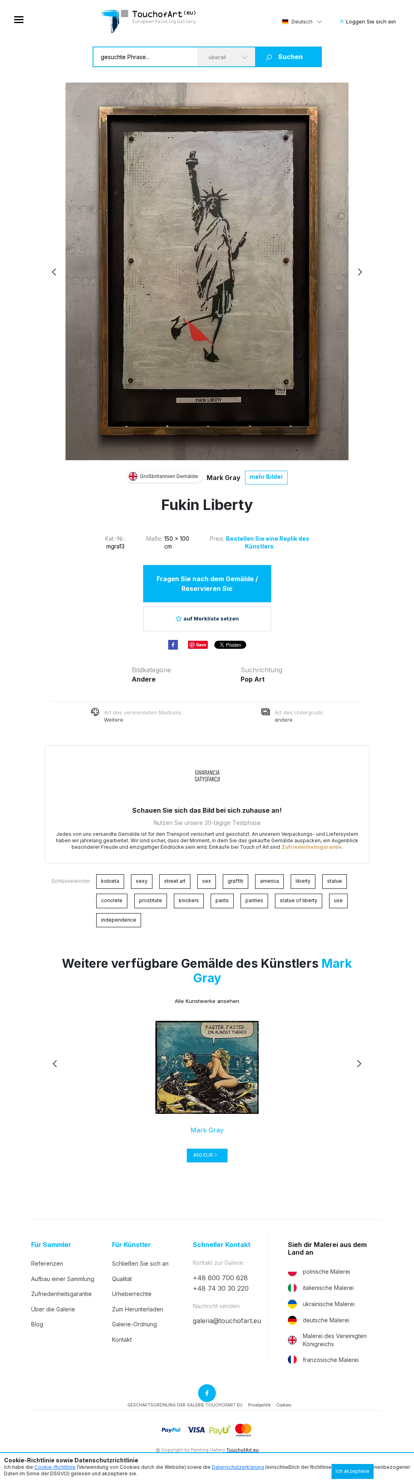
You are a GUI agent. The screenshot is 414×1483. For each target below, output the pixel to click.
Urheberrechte (132, 1293)
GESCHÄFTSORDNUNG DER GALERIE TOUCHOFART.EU (185, 1404)
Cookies (283, 1404)
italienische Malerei (328, 1287)
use (338, 900)
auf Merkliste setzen (211, 618)
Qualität (122, 1278)
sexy (142, 881)
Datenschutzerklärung (238, 1467)
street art (175, 881)
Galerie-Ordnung (134, 1324)
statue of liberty (298, 900)
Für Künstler (131, 1245)
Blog (37, 1324)
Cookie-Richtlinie (55, 1467)
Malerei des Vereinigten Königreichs (335, 1339)
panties (254, 900)
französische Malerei (331, 1359)
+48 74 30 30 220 (221, 1288)
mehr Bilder (266, 476)
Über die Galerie (53, 1309)
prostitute (150, 900)
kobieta (110, 881)
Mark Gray (224, 478)
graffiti (235, 881)
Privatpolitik (259, 1404)
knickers (189, 900)
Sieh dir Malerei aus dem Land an (327, 1248)
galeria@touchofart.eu (227, 1321)
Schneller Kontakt (222, 1245)
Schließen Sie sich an (140, 1263)
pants (222, 900)
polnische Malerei (326, 1271)
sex (206, 881)
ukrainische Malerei (329, 1303)
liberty (303, 881)
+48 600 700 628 (220, 1278)
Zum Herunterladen (137, 1309)
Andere (144, 679)
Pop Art (253, 679)
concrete (112, 900)
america (269, 881)
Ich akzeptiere (353, 1471)
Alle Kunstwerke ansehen (207, 1001)
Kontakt (122, 1339)
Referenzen (47, 1263)
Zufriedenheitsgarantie (311, 847)
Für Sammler (51, 1245)
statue (334, 881)
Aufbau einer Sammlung (62, 1278)
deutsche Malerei (326, 1320)
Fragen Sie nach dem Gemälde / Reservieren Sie (207, 584)
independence (118, 920)
